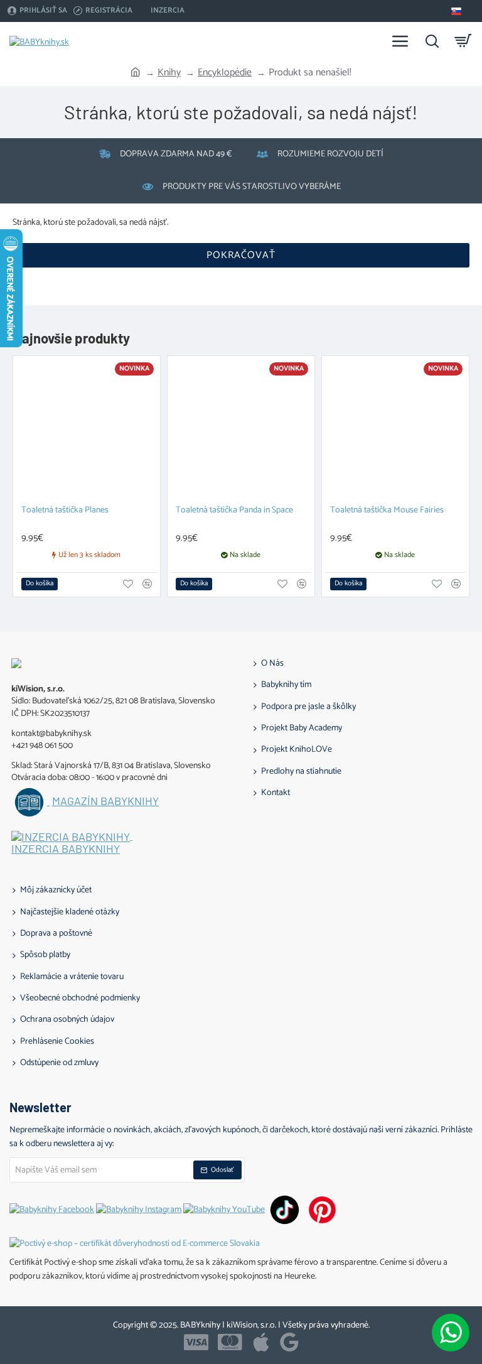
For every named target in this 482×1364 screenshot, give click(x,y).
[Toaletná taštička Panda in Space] (241, 429)
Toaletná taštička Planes (65, 511)
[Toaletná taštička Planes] (86, 429)
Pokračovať (241, 255)
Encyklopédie (225, 73)
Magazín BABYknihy (105, 801)
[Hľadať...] (431, 41)
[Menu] (400, 41)
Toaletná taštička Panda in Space (234, 511)
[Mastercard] (230, 1342)
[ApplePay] (261, 1342)
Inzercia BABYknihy (65, 849)
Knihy (169, 73)
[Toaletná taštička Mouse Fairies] (395, 429)
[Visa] (196, 1342)
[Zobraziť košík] (463, 41)
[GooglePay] (289, 1342)
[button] (39, 584)
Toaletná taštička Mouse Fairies (387, 511)
